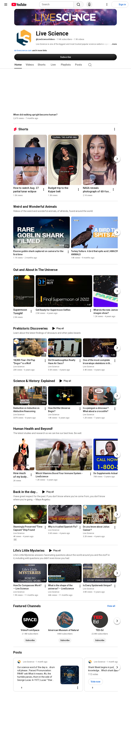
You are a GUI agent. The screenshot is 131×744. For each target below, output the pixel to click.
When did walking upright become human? (35, 114)
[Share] (63, 688)
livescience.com (24, 50)
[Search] (78, 4)
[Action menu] (77, 688)
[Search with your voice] (89, 4)
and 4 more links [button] (39, 50)
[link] (48, 675)
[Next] (117, 159)
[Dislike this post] (26, 687)
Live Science (18, 367)
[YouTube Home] (19, 4)
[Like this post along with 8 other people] (18, 687)
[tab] (18, 65)
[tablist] (65, 65)
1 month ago (41, 662)
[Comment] (71, 688)
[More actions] (114, 129)
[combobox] (57, 4)
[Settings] (107, 4)
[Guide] (6, 4)
